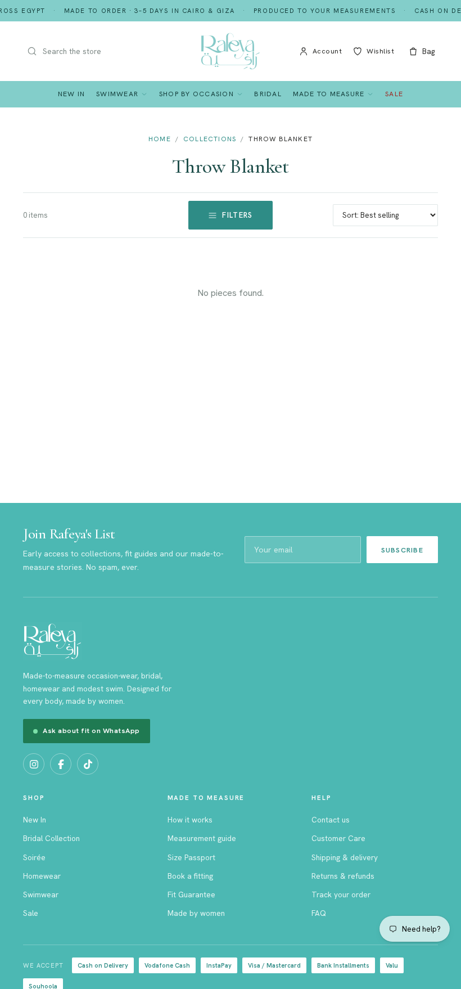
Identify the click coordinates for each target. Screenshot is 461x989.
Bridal (268, 93)
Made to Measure (329, 93)
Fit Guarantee (191, 894)
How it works (190, 820)
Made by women (196, 913)
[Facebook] (60, 764)
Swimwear (117, 93)
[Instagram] (33, 764)
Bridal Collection (51, 838)
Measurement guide (202, 838)
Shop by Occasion (196, 93)
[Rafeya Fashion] (230, 51)
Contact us (330, 820)
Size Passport (191, 857)
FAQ (318, 913)
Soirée (34, 857)
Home (159, 138)
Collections (209, 138)
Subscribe (402, 550)
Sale (394, 93)
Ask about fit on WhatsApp (91, 730)
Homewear (42, 876)
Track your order (340, 894)
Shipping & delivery (344, 857)
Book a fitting (190, 876)
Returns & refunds (342, 876)
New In (71, 93)
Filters (237, 215)
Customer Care (338, 838)
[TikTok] (87, 764)
